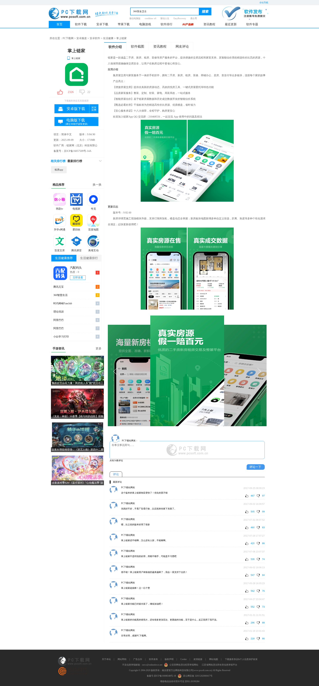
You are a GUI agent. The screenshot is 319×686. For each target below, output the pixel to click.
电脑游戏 (145, 24)
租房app (59, 169)
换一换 (97, 184)
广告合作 (137, 659)
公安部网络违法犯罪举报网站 (183, 664)
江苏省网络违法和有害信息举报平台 (219, 664)
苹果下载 (124, 24)
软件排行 (166, 24)
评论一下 (255, 466)
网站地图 (213, 659)
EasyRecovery (180, 18)
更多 (99, 348)
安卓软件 (95, 38)
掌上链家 (75, 58)
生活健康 (108, 38)
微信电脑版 (134, 18)
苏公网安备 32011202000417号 (197, 676)
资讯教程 (209, 24)
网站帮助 (122, 659)
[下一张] (227, 371)
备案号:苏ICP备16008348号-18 (161, 676)
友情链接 (197, 659)
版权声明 (169, 659)
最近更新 (231, 24)
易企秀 (193, 18)
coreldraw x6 (150, 18)
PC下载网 (68, 38)
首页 (59, 24)
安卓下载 (102, 24)
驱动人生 (164, 18)
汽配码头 (76, 267)
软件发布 (153, 659)
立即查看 (78, 277)
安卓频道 (81, 38)
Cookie (183, 659)
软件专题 (252, 24)
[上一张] (147, 371)
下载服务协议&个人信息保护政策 (241, 659)
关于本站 (106, 659)
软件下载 (81, 24)
